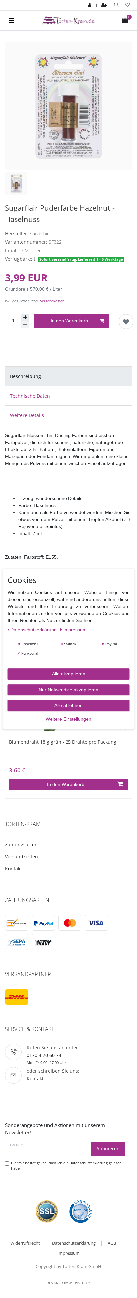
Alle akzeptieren (68, 673)
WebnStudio (79, 1283)
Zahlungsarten (21, 844)
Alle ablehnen (68, 705)
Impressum (68, 1253)
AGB (112, 1243)
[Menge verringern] (25, 324)
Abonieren (108, 1148)
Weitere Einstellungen (68, 719)
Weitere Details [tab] (27, 415)
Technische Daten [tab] (30, 396)
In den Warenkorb (69, 320)
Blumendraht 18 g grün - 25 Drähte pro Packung (62, 742)
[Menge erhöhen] (25, 317)
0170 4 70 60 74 (44, 1055)
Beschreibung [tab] (25, 376)
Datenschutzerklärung (74, 1243)
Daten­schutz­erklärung (34, 629)
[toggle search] (116, 5)
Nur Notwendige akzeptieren (68, 689)
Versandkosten (52, 301)
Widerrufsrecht (25, 1243)
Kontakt (13, 868)
